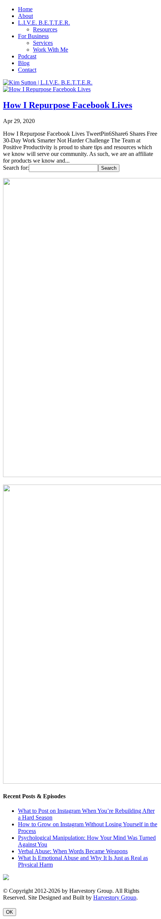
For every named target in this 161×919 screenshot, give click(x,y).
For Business (33, 36)
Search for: (16, 168)
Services (43, 43)
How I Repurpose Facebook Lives (67, 105)
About (25, 16)
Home (25, 9)
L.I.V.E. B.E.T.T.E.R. (44, 22)
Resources (45, 29)
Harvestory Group (114, 897)
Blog (24, 63)
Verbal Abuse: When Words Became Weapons (73, 851)
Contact (27, 70)
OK (9, 912)
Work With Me (50, 49)
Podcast (27, 56)
